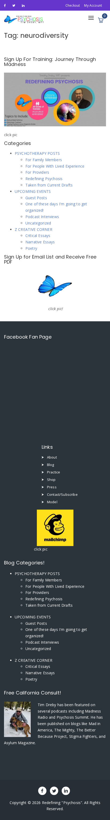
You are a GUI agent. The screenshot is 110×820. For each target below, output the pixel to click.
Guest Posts (36, 197)
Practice (53, 472)
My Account (93, 5)
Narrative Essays (40, 241)
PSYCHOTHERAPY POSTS (37, 153)
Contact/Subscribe (62, 494)
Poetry (31, 248)
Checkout (72, 5)
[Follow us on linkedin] (23, 5)
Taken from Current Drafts (49, 185)
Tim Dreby (47, 704)
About (52, 457)
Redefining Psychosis (43, 178)
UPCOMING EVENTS (33, 191)
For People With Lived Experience (54, 166)
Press (52, 487)
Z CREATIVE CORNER (33, 229)
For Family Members (43, 159)
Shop (51, 479)
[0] (100, 20)
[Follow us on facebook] (5, 5)
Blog (50, 464)
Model (52, 502)
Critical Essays (37, 235)
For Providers (37, 172)
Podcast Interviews (42, 216)
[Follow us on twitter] (13, 5)
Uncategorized (38, 223)
